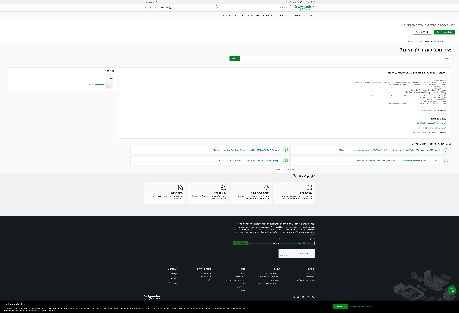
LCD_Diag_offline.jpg (434, 128)
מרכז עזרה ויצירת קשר (272, 273)
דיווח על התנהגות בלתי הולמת (235, 280)
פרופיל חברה (241, 277)
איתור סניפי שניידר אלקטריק (270, 277)
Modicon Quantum (97, 84)
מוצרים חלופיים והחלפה (306, 280)
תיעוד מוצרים (310, 273)
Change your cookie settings (361, 306)
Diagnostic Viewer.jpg (434, 123)
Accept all (340, 306)
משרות (243, 273)
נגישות (243, 284)
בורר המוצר (310, 277)
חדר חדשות (241, 287)
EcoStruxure (206, 273)
